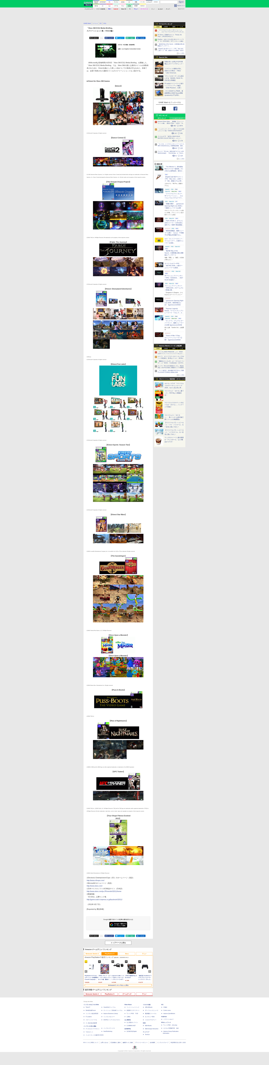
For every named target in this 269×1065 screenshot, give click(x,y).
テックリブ (146, 1032)
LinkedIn (142, 38)
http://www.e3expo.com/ (95, 880)
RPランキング (162, 118)
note (132, 38)
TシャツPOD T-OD (132, 1013)
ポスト (95, 38)
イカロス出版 (146, 1004)
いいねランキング (178, 118)
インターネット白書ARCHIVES (95, 1035)
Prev (86, 971)
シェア (110, 38)
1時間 (158, 27)
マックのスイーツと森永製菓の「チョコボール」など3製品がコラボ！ (174, 440)
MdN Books (148, 1025)
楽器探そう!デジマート (133, 1010)
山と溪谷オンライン (132, 1022)
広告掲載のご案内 (115, 1042)
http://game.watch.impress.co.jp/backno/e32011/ (104, 899)
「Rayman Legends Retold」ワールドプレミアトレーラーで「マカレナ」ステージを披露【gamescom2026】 (174, 313)
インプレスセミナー (109, 1016)
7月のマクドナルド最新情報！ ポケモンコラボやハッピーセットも (172, 379)
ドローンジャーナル (91, 1020)
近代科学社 (128, 1029)
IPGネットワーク (166, 1022)
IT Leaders (89, 1016)
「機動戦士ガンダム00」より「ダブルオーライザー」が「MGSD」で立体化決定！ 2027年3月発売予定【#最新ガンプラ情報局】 (171, 362)
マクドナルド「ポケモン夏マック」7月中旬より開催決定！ (174, 393)
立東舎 (128, 1016)
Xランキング (163, 115)
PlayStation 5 (109, 954)
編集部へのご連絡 (128, 1042)
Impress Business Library (111, 1013)
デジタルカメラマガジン (93, 1029)
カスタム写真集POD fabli (171, 1028)
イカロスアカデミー (150, 1020)
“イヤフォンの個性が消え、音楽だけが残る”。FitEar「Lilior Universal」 (174, 71)
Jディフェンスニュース (151, 1010)
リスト (101, 38)
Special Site (163, 57)
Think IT (88, 1007)
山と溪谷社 (128, 1020)
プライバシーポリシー (141, 1042)
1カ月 (181, 27)
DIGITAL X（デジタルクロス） (112, 1020)
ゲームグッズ (127, 994)
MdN (144, 1023)
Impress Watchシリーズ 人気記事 (170, 346)
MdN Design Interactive (151, 1029)
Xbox (127, 954)
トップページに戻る (118, 943)
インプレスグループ (162, 1042)
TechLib (147, 1034)
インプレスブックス (109, 1028)
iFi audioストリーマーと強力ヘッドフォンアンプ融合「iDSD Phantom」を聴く (174, 86)
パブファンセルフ (168, 1019)
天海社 (165, 1007)
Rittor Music (128, 1004)
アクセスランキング (165, 24)
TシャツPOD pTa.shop (170, 1025)
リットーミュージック (133, 1007)
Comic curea (167, 1010)
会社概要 (152, 1042)
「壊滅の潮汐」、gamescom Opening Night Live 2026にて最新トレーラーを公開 (174, 206)
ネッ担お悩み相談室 (91, 1023)
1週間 (173, 27)
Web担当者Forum (91, 1010)
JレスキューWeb (150, 1016)
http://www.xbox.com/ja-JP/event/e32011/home (104, 891)
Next (150, 971)
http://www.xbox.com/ (94, 886)
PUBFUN (164, 1016)
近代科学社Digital (132, 1031)
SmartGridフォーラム (110, 1007)
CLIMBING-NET (131, 1025)
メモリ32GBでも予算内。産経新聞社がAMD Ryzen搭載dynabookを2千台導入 (174, 93)
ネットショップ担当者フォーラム (113, 1010)
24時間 (166, 27)
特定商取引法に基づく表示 (178, 1042)
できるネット (89, 1032)
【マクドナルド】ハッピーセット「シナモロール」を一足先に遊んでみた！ (174, 432)
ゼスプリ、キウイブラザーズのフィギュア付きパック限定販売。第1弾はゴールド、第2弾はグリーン (171, 358)
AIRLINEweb (148, 1007)
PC (130, 9)
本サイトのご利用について (90, 1042)
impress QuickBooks (169, 1013)
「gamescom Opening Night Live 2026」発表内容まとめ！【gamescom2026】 (174, 303)
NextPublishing (108, 1031)
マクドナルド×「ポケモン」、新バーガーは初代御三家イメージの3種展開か (174, 417)
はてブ (121, 38)
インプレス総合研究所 (92, 1013)
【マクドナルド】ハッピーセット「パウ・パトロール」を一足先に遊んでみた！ (174, 425)
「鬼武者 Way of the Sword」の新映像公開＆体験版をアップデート (174, 253)
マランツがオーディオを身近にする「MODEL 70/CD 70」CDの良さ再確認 (174, 78)
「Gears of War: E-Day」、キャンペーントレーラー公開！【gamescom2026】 (174, 338)
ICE (162, 1004)
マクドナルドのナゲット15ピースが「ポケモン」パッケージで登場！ (174, 405)
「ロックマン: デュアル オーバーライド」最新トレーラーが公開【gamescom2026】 (174, 323)
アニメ (144, 954)
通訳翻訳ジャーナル (150, 1013)
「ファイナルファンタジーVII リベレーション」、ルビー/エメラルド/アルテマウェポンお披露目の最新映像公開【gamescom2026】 (171, 31)
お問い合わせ (104, 1042)
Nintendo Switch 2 (92, 954)
